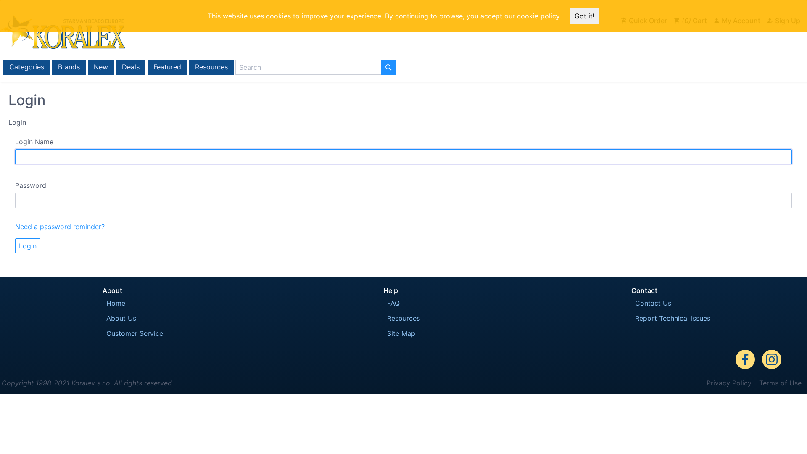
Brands (69, 67)
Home (115, 303)
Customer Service (134, 333)
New (101, 67)
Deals (131, 67)
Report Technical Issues (672, 318)
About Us (121, 318)
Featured (167, 67)
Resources (211, 67)
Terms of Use (780, 383)
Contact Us (653, 303)
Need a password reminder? (60, 226)
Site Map (401, 333)
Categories (26, 67)
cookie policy (538, 16)
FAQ (393, 303)
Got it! (584, 16)
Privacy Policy (729, 383)
